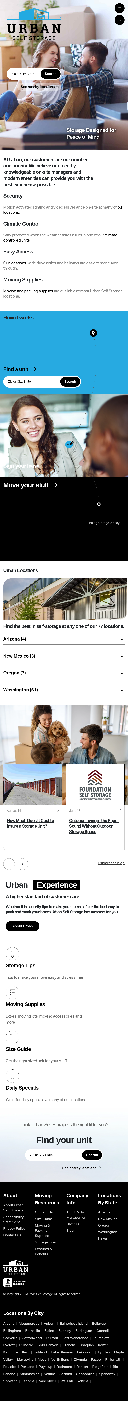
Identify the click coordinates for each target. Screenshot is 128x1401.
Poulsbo (9, 1367)
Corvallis (10, 1338)
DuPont (52, 1338)
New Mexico (108, 1219)
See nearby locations (41, 87)
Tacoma (28, 1381)
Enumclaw (101, 1338)
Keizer (103, 1345)
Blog (70, 1230)
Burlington (84, 1331)
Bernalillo (32, 1331)
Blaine (49, 1331)
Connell (102, 1331)
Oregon (104, 1225)
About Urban (22, 926)
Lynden (104, 1352)
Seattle (49, 1374)
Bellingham (12, 1331)
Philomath (113, 1359)
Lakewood (85, 1352)
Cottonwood (32, 1338)
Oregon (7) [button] (14, 673)
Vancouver (47, 1381)
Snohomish (85, 1374)
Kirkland (40, 1352)
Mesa (42, 1359)
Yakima (83, 1381)
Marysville (25, 1359)
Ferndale (26, 1345)
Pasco (96, 1359)
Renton (82, 1367)
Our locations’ (15, 263)
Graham (69, 1345)
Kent (26, 1352)
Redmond (64, 1367)
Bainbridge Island (74, 1323)
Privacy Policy (14, 1228)
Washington (107, 1232)
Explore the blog (111, 863)
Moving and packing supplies (28, 291)
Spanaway (107, 1374)
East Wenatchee (75, 1338)
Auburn (50, 1323)
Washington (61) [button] (20, 690)
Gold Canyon (48, 1345)
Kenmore (10, 1352)
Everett (9, 1345)
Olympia (80, 1359)
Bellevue (99, 1323)
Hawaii (103, 1238)
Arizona (104, 1212)
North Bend (60, 1359)
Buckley (64, 1331)
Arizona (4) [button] (14, 639)
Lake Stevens (62, 1352)
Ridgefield (100, 1367)
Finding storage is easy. (103, 523)
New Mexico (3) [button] (19, 656)
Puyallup (45, 1367)
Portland (27, 1367)
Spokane (10, 1381)
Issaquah (87, 1345)
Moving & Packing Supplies (42, 1231)
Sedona (66, 1374)
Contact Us (12, 1235)
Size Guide (43, 1219)
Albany (8, 1323)
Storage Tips (45, 1242)
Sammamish (30, 1374)
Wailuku (67, 1381)
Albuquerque (29, 1323)
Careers (72, 1224)
